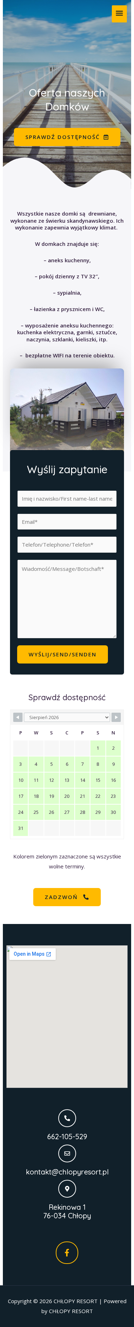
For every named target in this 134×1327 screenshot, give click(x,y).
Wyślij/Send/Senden (62, 654)
